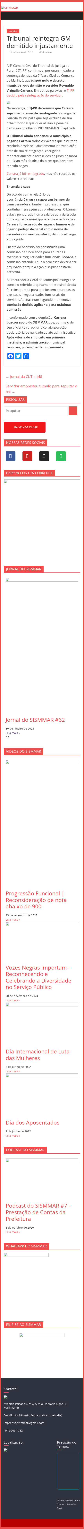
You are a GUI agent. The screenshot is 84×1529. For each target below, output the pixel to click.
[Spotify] (61, 456)
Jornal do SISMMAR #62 (35, 719)
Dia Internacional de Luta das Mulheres (38, 1055)
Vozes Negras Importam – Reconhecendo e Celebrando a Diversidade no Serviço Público (38, 977)
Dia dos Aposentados (32, 1122)
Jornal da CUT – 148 (24, 376)
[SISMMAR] (9, 8)
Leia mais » (13, 733)
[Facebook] (10, 456)
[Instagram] (44, 456)
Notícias (13, 31)
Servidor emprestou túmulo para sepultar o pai (41, 389)
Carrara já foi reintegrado (25, 173)
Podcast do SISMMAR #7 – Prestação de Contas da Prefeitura (38, 1212)
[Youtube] (27, 456)
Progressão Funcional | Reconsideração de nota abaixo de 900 (36, 900)
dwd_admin (45, 52)
